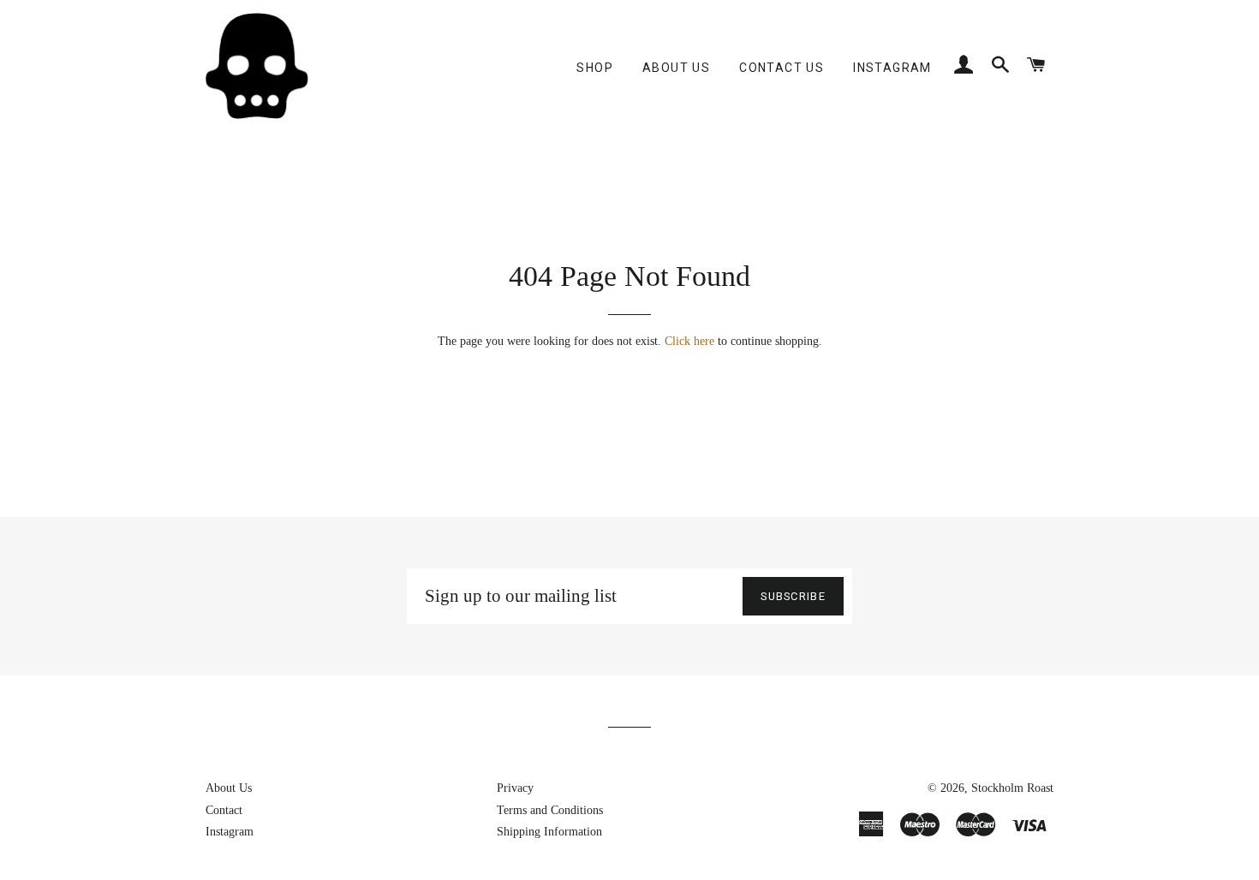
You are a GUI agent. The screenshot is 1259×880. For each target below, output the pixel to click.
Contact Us (781, 67)
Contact (224, 810)
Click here (689, 341)
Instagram (892, 67)
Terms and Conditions (550, 810)
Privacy (515, 788)
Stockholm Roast (1012, 788)
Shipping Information (549, 831)
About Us (676, 67)
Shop (594, 67)
